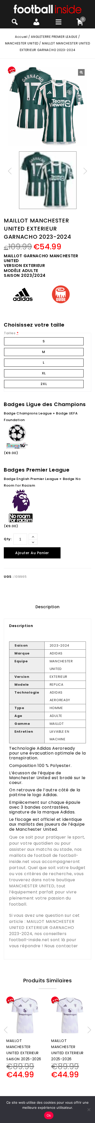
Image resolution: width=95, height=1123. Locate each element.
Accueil (21, 37)
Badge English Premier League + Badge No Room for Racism (42, 482)
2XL (44, 383)
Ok (49, 1115)
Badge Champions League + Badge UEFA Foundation (41, 416)
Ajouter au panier (32, 552)
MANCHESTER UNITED (22, 43)
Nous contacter (61, 946)
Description (47, 606)
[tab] (47, 607)
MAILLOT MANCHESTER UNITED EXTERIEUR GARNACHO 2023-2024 (41, 928)
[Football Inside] (48, 8)
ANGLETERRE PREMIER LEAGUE (54, 37)
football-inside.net (29, 940)
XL (44, 373)
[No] (88, 1109)
